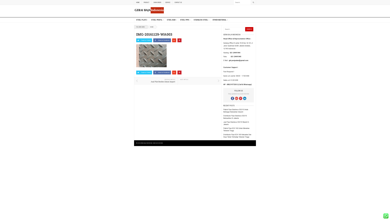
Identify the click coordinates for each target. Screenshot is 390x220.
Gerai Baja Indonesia (146, 143)
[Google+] (174, 40)
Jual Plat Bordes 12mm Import (163, 82)
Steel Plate (141, 20)
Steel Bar (171, 20)
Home (138, 2)
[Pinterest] (179, 40)
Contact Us (178, 2)
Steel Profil (156, 20)
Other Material (219, 20)
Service (167, 2)
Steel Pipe (184, 20)
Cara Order (157, 2)
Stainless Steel (201, 20)
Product (146, 2)
